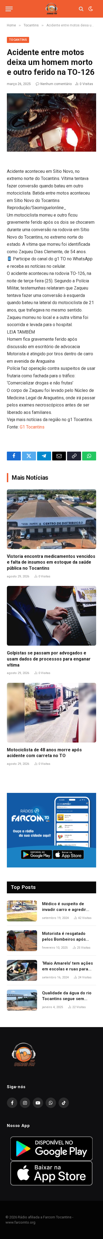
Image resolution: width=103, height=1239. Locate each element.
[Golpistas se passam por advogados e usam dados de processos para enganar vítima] (51, 616)
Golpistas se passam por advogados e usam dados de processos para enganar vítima (49, 659)
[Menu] (9, 9)
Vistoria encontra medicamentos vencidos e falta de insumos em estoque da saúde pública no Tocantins (51, 562)
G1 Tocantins (32, 427)
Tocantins (18, 40)
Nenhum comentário (56, 84)
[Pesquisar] (81, 9)
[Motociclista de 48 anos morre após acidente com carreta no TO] (51, 713)
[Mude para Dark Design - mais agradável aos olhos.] (90, 8)
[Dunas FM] (51, 9)
